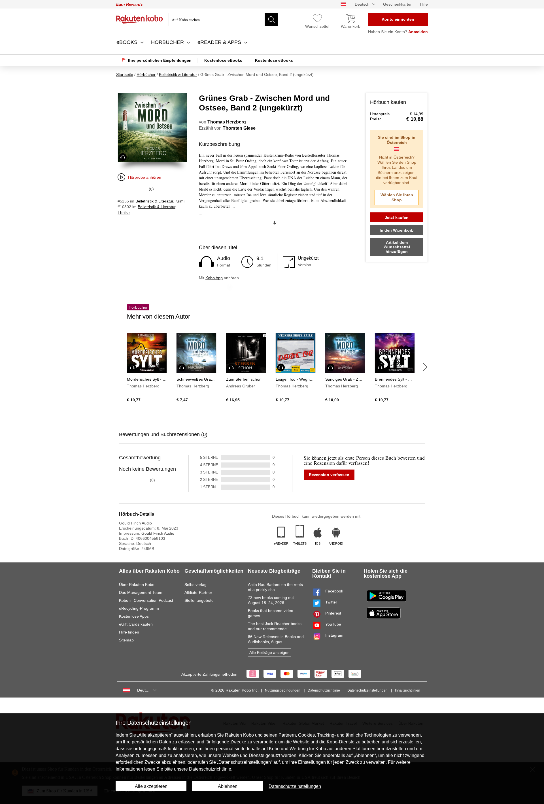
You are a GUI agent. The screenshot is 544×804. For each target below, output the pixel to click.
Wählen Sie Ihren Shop (397, 197)
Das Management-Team (140, 592)
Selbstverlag (195, 584)
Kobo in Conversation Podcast (146, 600)
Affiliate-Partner (198, 592)
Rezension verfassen (329, 474)
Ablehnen (227, 786)
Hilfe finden (129, 632)
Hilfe (424, 4)
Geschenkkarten (398, 4)
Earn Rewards (129, 4)
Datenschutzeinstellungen (367, 690)
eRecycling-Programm (139, 608)
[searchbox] (223, 19)
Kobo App (214, 278)
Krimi (179, 201)
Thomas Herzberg (226, 122)
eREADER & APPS (220, 42)
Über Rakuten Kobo (136, 584)
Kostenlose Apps (134, 616)
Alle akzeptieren (151, 786)
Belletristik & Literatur (154, 201)
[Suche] (271, 19)
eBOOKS (127, 42)
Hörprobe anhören (144, 177)
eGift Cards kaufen (136, 624)
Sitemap (126, 640)
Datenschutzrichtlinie (324, 690)
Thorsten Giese (239, 128)
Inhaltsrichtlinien (407, 690)
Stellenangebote (199, 600)
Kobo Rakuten (139, 19)
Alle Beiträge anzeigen (269, 652)
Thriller (124, 212)
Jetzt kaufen (397, 217)
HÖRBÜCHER (168, 42)
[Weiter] (425, 367)
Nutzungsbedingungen (282, 690)
